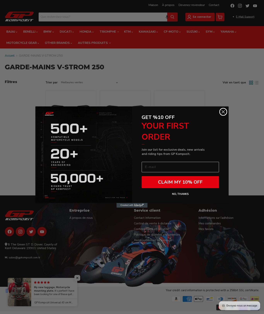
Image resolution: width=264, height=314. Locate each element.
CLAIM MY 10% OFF (180, 182)
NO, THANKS (180, 194)
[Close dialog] (223, 111)
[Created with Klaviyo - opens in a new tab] (132, 205)
